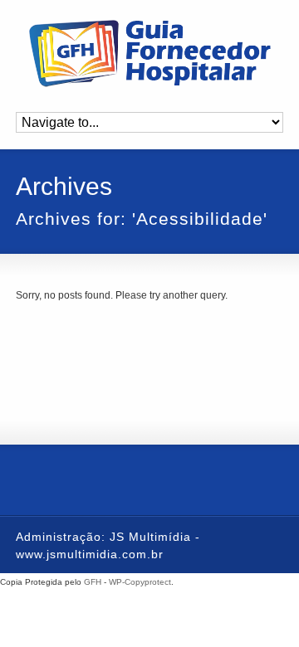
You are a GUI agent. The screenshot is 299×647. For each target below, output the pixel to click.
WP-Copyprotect (140, 581)
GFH (92, 581)
